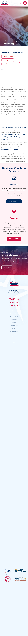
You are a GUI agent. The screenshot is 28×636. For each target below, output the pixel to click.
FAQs (14, 342)
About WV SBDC (14, 316)
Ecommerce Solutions (8, 56)
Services (14, 322)
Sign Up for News (14, 334)
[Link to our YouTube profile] (18, 305)
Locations (14, 328)
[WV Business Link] (20, 579)
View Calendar (14, 238)
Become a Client (14, 314)
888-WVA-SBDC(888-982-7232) (13, 299)
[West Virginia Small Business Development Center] (4, 3)
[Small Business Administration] (7, 571)
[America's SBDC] (7, 579)
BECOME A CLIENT (14, 201)
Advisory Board (14, 337)
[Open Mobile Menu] (25, 3)
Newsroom (14, 339)
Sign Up (7, 267)
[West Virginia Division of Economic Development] (20, 571)
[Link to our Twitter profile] (12, 305)
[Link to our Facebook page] (10, 305)
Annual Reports (14, 331)
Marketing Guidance (7, 60)
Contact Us (14, 319)
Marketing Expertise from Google (10, 63)
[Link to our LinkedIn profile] (15, 305)
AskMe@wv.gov (14, 302)
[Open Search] (20, 3)
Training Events (14, 325)
